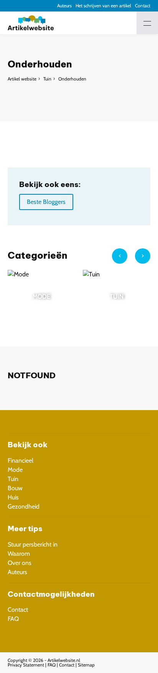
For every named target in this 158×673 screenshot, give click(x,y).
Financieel (20, 460)
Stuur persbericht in (33, 544)
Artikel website (22, 79)
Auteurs (64, 5)
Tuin (47, 79)
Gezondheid (24, 506)
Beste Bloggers (46, 201)
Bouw (15, 488)
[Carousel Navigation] (131, 259)
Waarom (19, 553)
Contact (142, 5)
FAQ (13, 618)
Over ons (19, 562)
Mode (15, 469)
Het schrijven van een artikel (103, 5)
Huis (13, 497)
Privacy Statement (26, 665)
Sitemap (86, 665)
